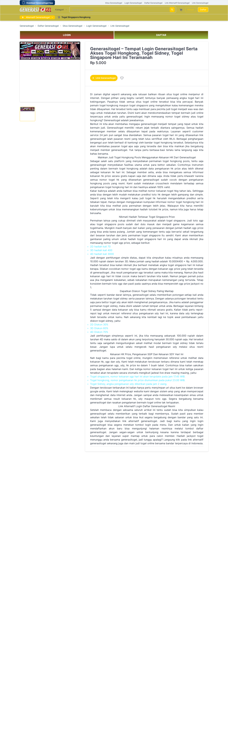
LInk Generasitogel (106, 78)
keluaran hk (129, 398)
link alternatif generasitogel (139, 421)
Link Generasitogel (119, 26)
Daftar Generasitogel (48, 26)
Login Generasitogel (96, 26)
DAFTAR (161, 35)
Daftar (203, 9)
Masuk (190, 9)
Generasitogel (27, 26)
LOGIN (67, 35)
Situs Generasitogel (72, 26)
